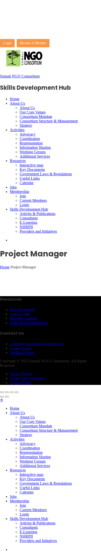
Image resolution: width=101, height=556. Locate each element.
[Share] (7, 392)
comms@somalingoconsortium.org (37, 344)
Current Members (33, 200)
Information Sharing (35, 147)
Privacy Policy (21, 374)
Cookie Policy (21, 382)
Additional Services (35, 156)
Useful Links (30, 178)
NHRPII (26, 227)
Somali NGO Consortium (20, 76)
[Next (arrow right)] (7, 396)
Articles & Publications (37, 214)
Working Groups (33, 152)
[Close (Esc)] (2, 392)
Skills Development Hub (29, 209)
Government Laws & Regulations (46, 174)
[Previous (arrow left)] (2, 396)
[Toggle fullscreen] (12, 392)
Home (14, 99)
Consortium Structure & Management (49, 121)
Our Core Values (33, 112)
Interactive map (31, 165)
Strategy (26, 125)
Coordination (30, 139)
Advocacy (28, 134)
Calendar (27, 183)
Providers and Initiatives (38, 231)
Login (7, 43)
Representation (31, 143)
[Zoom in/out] (17, 392)
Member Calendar (24, 318)
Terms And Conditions (27, 378)
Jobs (13, 187)
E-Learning (28, 222)
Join (23, 196)
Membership (19, 192)
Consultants (29, 218)
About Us (17, 103)
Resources (18, 161)
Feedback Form (22, 353)
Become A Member (33, 43)
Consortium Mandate (36, 116)
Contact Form (20, 348)
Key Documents (32, 169)
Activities (17, 130)
